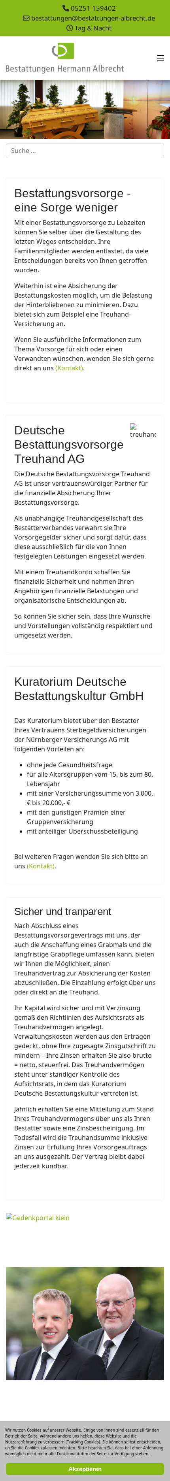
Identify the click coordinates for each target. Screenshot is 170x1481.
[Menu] (160, 58)
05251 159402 (93, 8)
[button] (146, 109)
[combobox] (85, 150)
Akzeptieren (85, 1469)
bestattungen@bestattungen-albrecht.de (93, 18)
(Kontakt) (69, 368)
